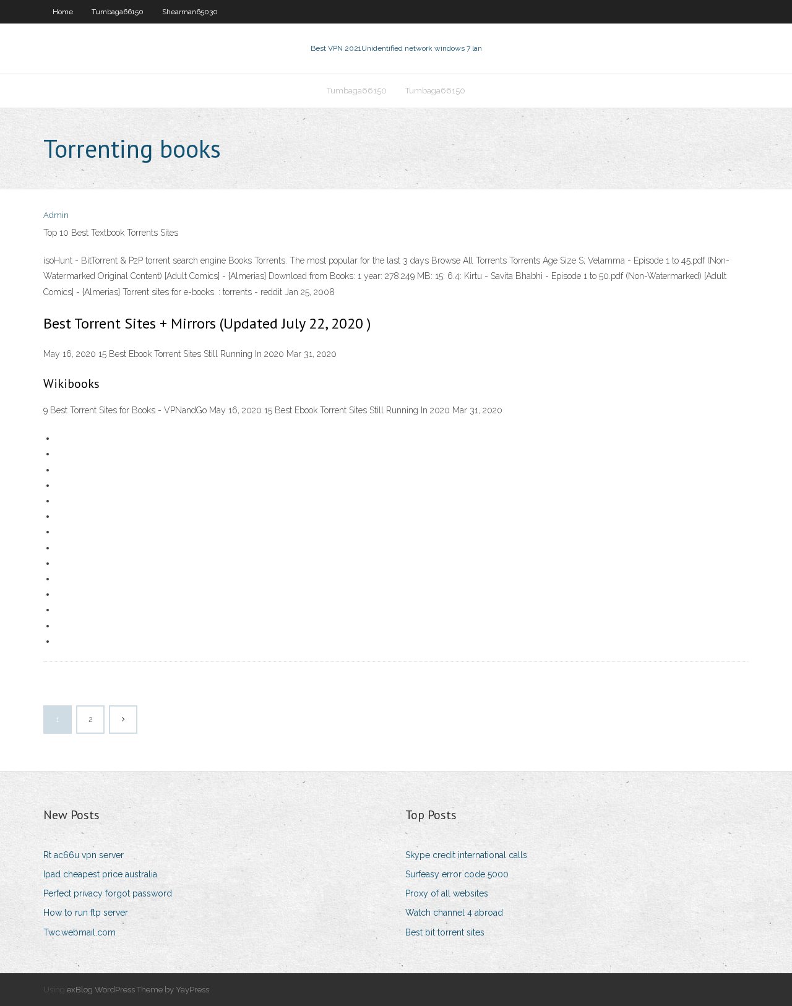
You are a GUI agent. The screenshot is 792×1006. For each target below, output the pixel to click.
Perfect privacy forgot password (107, 893)
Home (63, 11)
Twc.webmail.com (79, 932)
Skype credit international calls (466, 855)
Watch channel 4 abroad (454, 913)
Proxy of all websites (446, 893)
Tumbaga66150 (118, 11)
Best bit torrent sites (444, 932)
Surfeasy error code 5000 (457, 874)
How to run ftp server (85, 913)
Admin (56, 215)
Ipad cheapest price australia (100, 874)
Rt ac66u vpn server (83, 855)
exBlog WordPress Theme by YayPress (138, 989)
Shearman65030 (190, 11)
